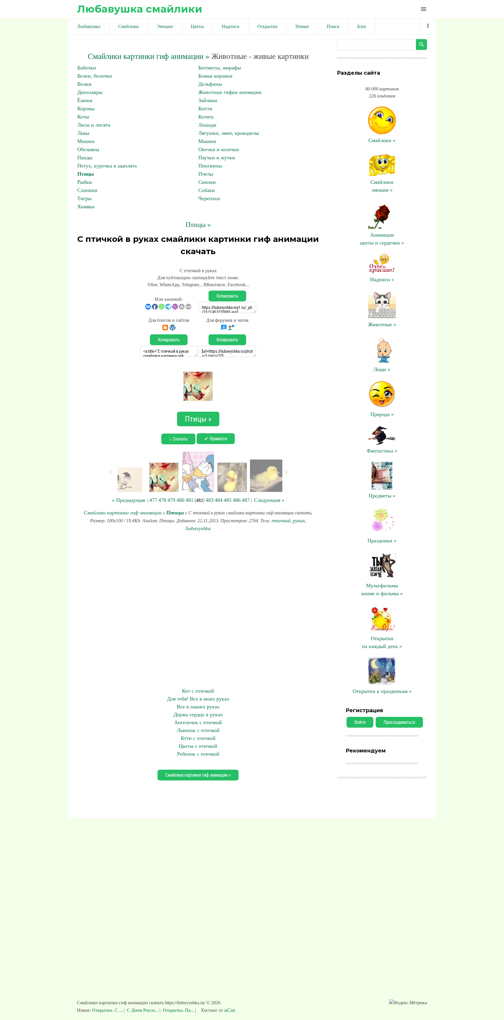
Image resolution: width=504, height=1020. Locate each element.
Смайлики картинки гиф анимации (123, 513)
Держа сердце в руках (198, 714)
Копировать (227, 296)
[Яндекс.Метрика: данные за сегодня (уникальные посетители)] (408, 1002)
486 (237, 500)
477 (153, 500)
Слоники (87, 190)
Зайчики (207, 100)
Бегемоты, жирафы (219, 68)
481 (189, 500)
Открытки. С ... (108, 1010)
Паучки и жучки (216, 157)
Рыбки (84, 182)
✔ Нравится (215, 438)
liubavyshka (198, 528)
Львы (83, 133)
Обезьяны (88, 149)
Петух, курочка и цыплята (107, 166)
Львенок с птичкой (198, 730)
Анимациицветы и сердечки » (382, 239)
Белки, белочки (94, 76)
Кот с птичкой (198, 691)
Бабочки (86, 68)
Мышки (207, 141)
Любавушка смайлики (139, 9)
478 (162, 500)
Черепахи (209, 198)
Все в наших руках (198, 707)
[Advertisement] (198, 609)
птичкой (281, 520)
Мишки (85, 141)
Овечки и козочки (218, 149)
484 (219, 500)
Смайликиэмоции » (381, 186)
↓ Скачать (178, 439)
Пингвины (210, 166)
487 (246, 500)
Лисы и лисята (93, 125)
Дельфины (210, 84)
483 (210, 500)
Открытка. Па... (178, 1010)
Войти (359, 722)
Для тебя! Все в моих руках (198, 699)
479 (171, 500)
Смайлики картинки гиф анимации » (148, 56)
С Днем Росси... (143, 1010)
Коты (83, 117)
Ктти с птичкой (198, 738)
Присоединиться (399, 722)
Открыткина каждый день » (382, 642)
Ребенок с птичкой (198, 754)
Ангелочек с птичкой (198, 722)
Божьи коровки (215, 76)
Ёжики (84, 100)
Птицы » (198, 224)
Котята (206, 117)
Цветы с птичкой (198, 746)
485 (228, 500)
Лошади (207, 125)
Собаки (206, 190)
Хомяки (85, 206)
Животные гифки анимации (230, 92)
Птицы (85, 174)
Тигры (84, 198)
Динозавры (89, 92)
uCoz (229, 1010)
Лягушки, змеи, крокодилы (228, 133)
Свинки (207, 182)
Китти (205, 108)
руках (299, 520)
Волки (84, 84)
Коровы (85, 108)
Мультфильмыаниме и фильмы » (382, 589)
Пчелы (205, 174)
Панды (84, 157)
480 (180, 500)
